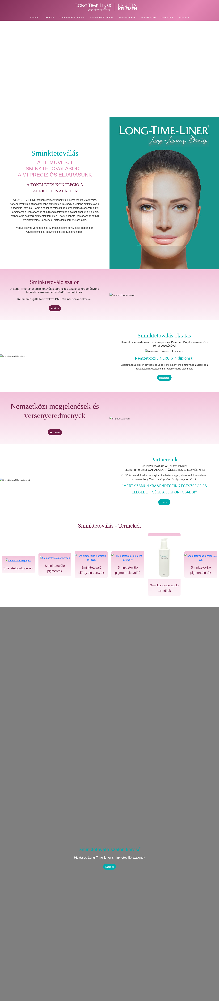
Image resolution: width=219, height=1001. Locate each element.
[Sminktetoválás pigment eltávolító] (127, 558)
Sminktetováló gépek (18, 568)
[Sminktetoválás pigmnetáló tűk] (200, 558)
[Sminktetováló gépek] (18, 560)
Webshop (184, 17)
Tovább (55, 308)
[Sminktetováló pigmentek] (54, 558)
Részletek (164, 377)
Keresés (109, 866)
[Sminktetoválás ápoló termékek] (164, 557)
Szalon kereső (148, 17)
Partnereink (167, 17)
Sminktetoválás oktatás (71, 17)
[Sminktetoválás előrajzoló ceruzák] (91, 558)
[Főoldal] (109, 7)
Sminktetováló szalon (101, 17)
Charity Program (126, 17)
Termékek (49, 17)
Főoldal (34, 17)
